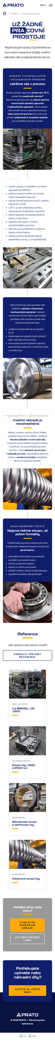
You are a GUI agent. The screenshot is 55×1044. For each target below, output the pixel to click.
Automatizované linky (27, 938)
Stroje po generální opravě (27, 925)
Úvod (4, 13)
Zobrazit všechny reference (27, 655)
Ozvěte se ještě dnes (27, 990)
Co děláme (14, 14)
